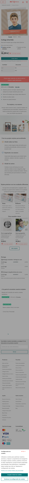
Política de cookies (6, 470)
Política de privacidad (17, 470)
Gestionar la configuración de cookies (14, 479)
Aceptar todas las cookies (14, 474)
